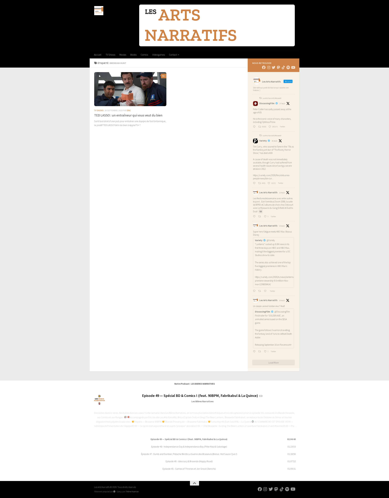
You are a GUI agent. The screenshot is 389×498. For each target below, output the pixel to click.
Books (133, 54)
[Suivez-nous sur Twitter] (273, 67)
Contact (173, 54)
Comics (144, 54)
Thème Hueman (132, 491)
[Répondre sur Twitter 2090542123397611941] (255, 291)
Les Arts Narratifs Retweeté (272, 98)
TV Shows (110, 54)
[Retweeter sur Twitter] (260, 98)
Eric (129, 110)
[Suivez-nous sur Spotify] (288, 67)
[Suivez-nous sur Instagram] (268, 67)
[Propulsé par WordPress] (114, 492)
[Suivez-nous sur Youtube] (293, 67)
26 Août (274, 141)
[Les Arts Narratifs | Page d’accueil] (98, 10)
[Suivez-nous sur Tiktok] (283, 67)
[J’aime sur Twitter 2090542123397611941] (266, 291)
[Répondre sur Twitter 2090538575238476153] (255, 352)
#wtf (283, 306)
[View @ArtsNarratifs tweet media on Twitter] (261, 211)
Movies (122, 54)
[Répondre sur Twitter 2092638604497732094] (255, 183)
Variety (263, 140)
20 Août (282, 226)
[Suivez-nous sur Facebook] (264, 67)
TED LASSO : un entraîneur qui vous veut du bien (128, 115)
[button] (194, 439)
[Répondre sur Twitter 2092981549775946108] (255, 127)
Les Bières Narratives (202, 401)
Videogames (158, 54)
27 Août (282, 103)
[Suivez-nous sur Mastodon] (278, 67)
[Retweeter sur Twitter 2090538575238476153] (260, 352)
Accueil (97, 54)
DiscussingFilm (266, 103)
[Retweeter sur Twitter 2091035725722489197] (260, 217)
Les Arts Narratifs (268, 192)
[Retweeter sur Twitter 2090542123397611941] (260, 291)
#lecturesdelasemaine (266, 198)
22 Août (282, 192)
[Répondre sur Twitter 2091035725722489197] (255, 217)
